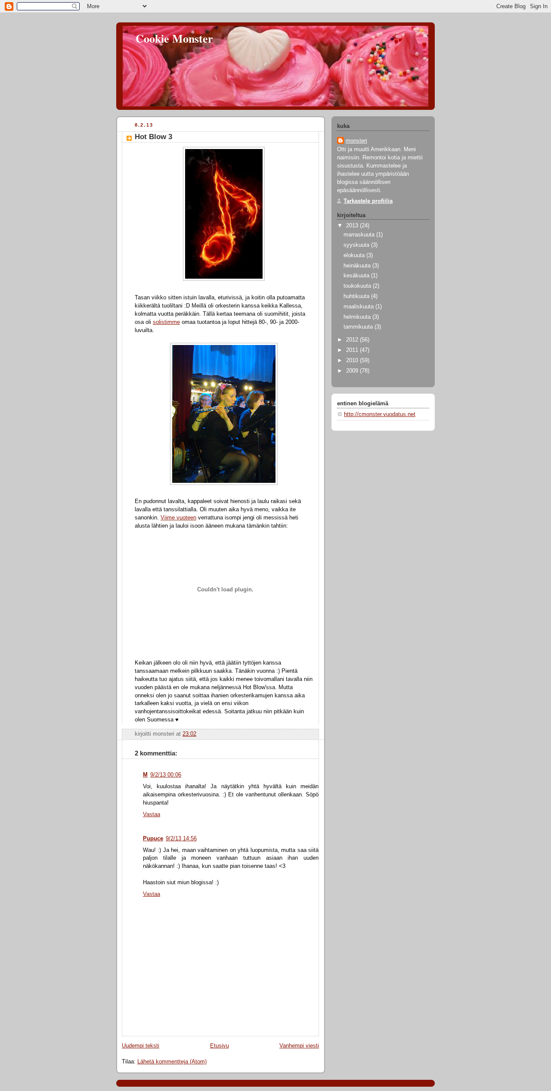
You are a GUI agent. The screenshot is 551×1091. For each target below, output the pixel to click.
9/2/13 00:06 (165, 775)
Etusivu (219, 1046)
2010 (353, 360)
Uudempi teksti (140, 1046)
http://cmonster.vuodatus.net (379, 414)
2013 (353, 226)
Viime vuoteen (178, 518)
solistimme (166, 322)
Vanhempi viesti (299, 1046)
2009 (353, 371)
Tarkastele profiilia (368, 201)
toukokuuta (358, 286)
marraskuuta (360, 235)
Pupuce (153, 839)
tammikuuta (359, 327)
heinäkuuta (358, 266)
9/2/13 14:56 (181, 839)
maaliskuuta (359, 307)
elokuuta (355, 255)
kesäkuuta (357, 276)
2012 (353, 340)
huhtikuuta (357, 296)
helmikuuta (358, 317)
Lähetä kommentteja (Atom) (172, 1062)
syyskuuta (357, 245)
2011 (353, 350)
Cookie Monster (174, 38)
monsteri (356, 141)
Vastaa (151, 814)
